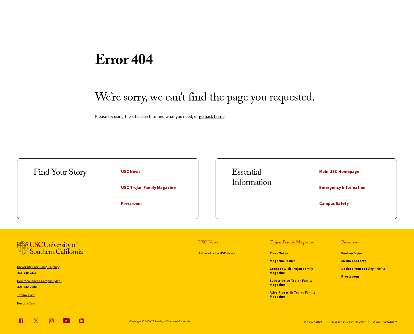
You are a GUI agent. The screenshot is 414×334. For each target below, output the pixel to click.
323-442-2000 (26, 287)
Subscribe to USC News (216, 253)
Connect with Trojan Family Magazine (291, 270)
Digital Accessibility (385, 321)
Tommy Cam (26, 295)
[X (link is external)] (36, 320)
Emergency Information (342, 187)
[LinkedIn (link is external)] (81, 320)
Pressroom (131, 203)
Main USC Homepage (339, 171)
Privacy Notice (313, 321)
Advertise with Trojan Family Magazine (292, 294)
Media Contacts (353, 261)
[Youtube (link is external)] (66, 320)
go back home (212, 116)
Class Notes (279, 253)
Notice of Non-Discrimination (347, 321)
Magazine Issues (283, 261)
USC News (130, 171)
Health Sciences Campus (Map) (39, 281)
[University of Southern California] (50, 249)
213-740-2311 (26, 273)
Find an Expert (352, 253)
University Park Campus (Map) (38, 267)
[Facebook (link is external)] (20, 320)
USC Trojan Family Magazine (148, 187)
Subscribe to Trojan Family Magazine (291, 282)
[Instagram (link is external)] (51, 320)
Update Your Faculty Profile (363, 268)
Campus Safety (334, 203)
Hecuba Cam (26, 303)
